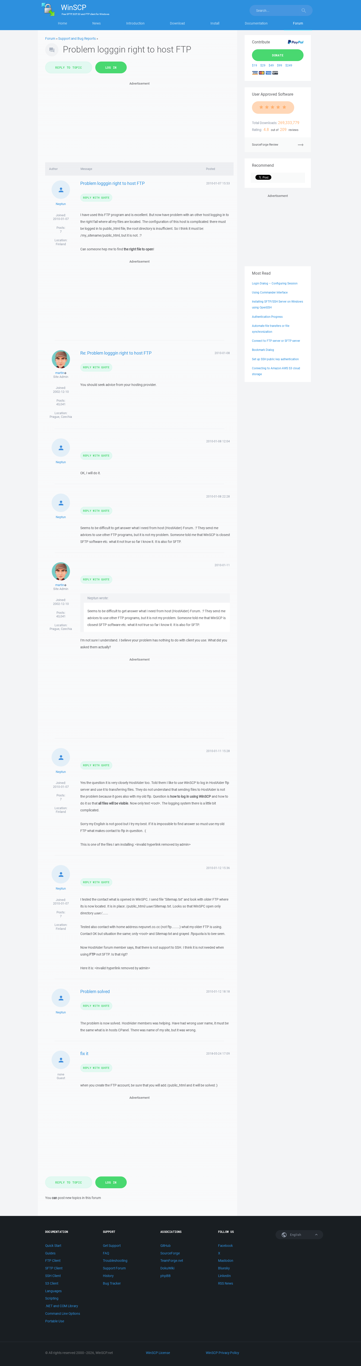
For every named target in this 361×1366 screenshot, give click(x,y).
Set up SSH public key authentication (275, 359)
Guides (50, 1253)
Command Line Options (62, 1313)
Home (62, 23)
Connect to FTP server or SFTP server (276, 341)
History (108, 1276)
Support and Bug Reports (77, 38)
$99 (279, 65)
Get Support (112, 1245)
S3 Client (51, 1283)
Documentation (256, 23)
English (295, 1235)
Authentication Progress (267, 317)
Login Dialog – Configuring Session (274, 283)
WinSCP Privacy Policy (222, 1353)
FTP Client (52, 1260)
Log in (111, 67)
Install (214, 23)
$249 (288, 65)
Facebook (225, 1245)
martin (59, 373)
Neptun (61, 204)
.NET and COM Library (61, 1306)
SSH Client (53, 1276)
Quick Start (53, 1245)
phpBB (165, 1276)
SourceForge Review (265, 144)
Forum (298, 23)
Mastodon (225, 1260)
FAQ (106, 1253)
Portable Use (54, 1321)
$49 (271, 65)
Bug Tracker (112, 1283)
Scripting (51, 1298)
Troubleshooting (115, 1260)
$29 (262, 65)
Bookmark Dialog (263, 350)
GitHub (165, 1245)
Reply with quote (96, 197)
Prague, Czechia (61, 417)
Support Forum (114, 1268)
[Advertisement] (139, 120)
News (96, 23)
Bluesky (224, 1268)
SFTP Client (53, 1268)
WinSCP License (158, 1353)
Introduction (135, 23)
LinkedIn (224, 1276)
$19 (254, 65)
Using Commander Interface (270, 292)
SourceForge (170, 1253)
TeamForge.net (171, 1260)
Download (177, 23)
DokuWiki (167, 1268)
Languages (53, 1291)
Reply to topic (68, 67)
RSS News (225, 1283)
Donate (278, 55)
